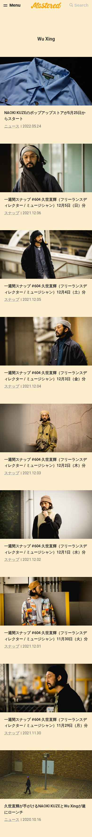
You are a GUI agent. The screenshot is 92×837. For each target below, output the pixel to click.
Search (81, 5)
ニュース (11, 126)
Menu (15, 5)
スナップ (11, 213)
